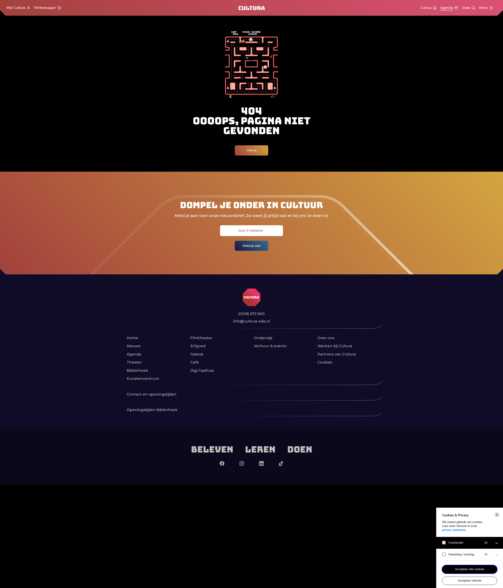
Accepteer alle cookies (469, 569)
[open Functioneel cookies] (496, 543)
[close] (497, 515)
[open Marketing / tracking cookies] (496, 555)
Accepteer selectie (469, 580)
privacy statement (454, 530)
